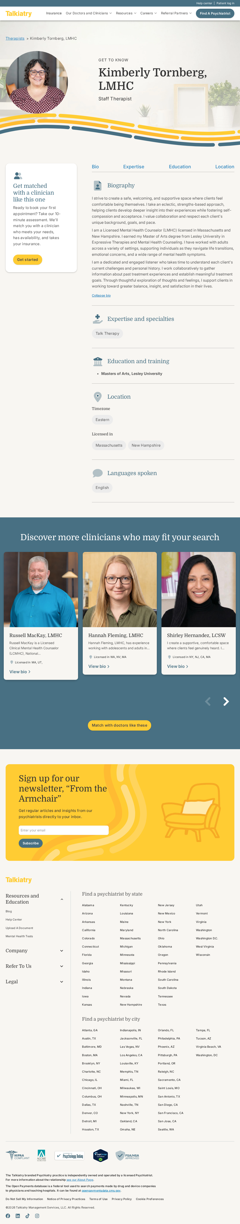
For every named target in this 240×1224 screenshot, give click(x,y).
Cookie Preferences (150, 1199)
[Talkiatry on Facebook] (8, 1215)
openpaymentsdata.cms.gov (101, 1190)
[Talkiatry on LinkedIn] (18, 1215)
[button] (207, 701)
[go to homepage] (19, 13)
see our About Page (80, 1179)
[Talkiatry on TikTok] (28, 1215)
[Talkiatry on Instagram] (37, 1215)
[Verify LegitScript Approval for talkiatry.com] (100, 1155)
